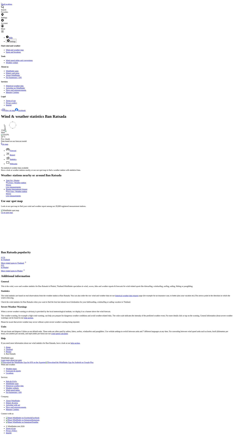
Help (11, 38)
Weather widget (12, 63)
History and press (12, 73)
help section (28, 318)
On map (5, 144)
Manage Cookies (12, 92)
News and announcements (16, 90)
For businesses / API (14, 77)
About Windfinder (13, 75)
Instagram (35, 420)
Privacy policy (11, 103)
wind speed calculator (59, 334)
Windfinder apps (12, 71)
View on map (10, 110)
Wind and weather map (15, 50)
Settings (13, 41)
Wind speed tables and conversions (19, 60)
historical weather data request (126, 296)
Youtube (35, 422)
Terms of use (11, 101)
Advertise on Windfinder (15, 88)
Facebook (22, 110)
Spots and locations (13, 52)
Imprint (8, 105)
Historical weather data (15, 86)
